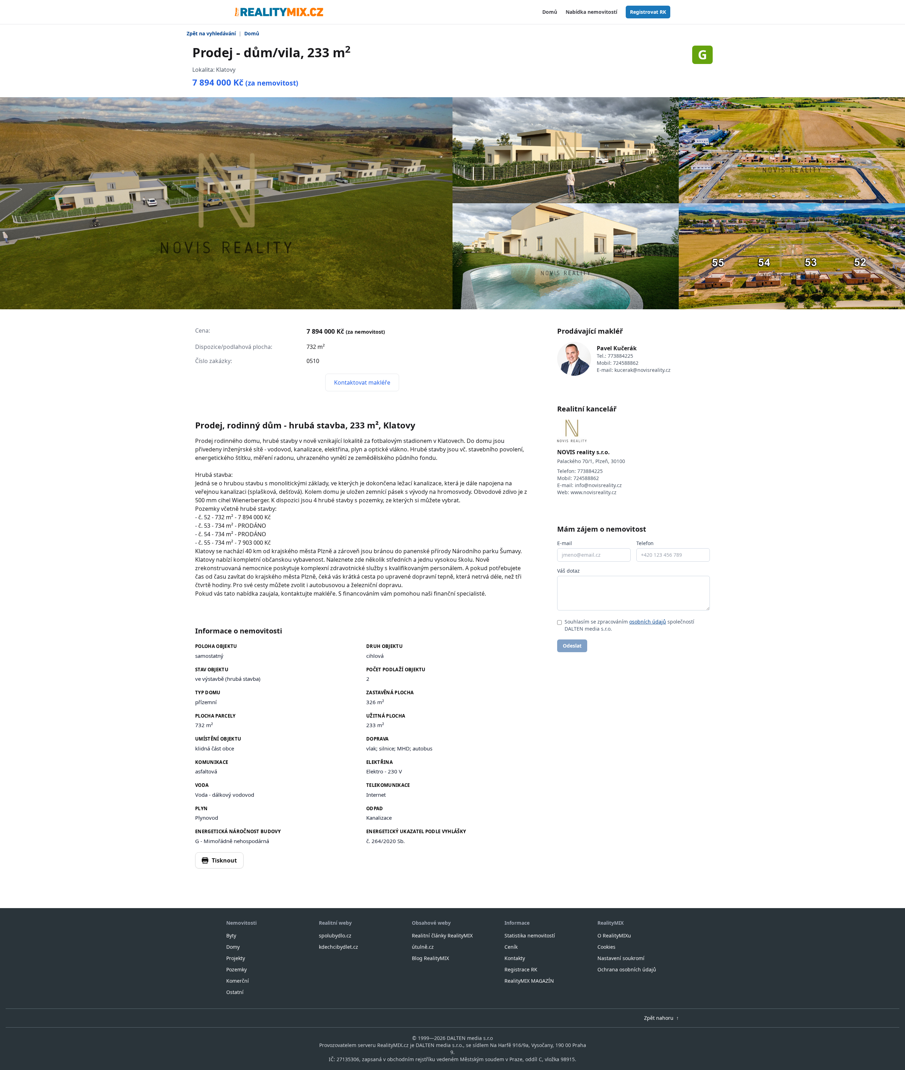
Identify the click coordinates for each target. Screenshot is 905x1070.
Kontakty (514, 958)
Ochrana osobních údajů (626, 969)
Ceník (511, 946)
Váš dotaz (568, 570)
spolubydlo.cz (335, 935)
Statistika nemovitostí (529, 935)
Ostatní (235, 992)
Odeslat (572, 645)
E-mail (564, 543)
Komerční (237, 980)
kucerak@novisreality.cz (642, 370)
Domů (549, 11)
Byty (231, 935)
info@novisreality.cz (598, 485)
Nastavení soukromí (620, 958)
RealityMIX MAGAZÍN (529, 980)
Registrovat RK (648, 11)
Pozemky (236, 969)
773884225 (620, 355)
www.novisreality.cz (594, 492)
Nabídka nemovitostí (591, 11)
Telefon (645, 543)
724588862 (625, 362)
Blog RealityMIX (430, 958)
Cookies (606, 946)
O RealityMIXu (614, 935)
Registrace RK (520, 969)
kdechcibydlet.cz (338, 946)
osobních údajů (647, 621)
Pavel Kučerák (617, 348)
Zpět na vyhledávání (211, 33)
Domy (233, 946)
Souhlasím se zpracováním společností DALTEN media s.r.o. (629, 625)
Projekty (235, 958)
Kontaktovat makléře (362, 382)
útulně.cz (423, 946)
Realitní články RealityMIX (442, 935)
